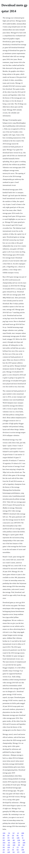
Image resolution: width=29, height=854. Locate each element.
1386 (22, 849)
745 (4, 845)
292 (8, 835)
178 (22, 847)
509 (19, 845)
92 (22, 838)
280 (14, 840)
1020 (14, 842)
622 (14, 852)
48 (18, 833)
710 (9, 833)
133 (8, 849)
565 (22, 835)
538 (4, 840)
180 (4, 835)
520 (13, 835)
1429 (8, 852)
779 (8, 838)
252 (4, 852)
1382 (8, 845)
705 (13, 849)
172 (18, 847)
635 (13, 838)
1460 (24, 842)
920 (24, 840)
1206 (18, 838)
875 (18, 852)
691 (18, 835)
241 (9, 842)
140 (4, 849)
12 (13, 847)
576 (19, 842)
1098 (22, 833)
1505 (4, 833)
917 (14, 833)
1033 (4, 842)
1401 (14, 845)
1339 (23, 852)
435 (4, 838)
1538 (18, 840)
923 (18, 849)
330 (4, 847)
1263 (8, 847)
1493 (8, 840)
